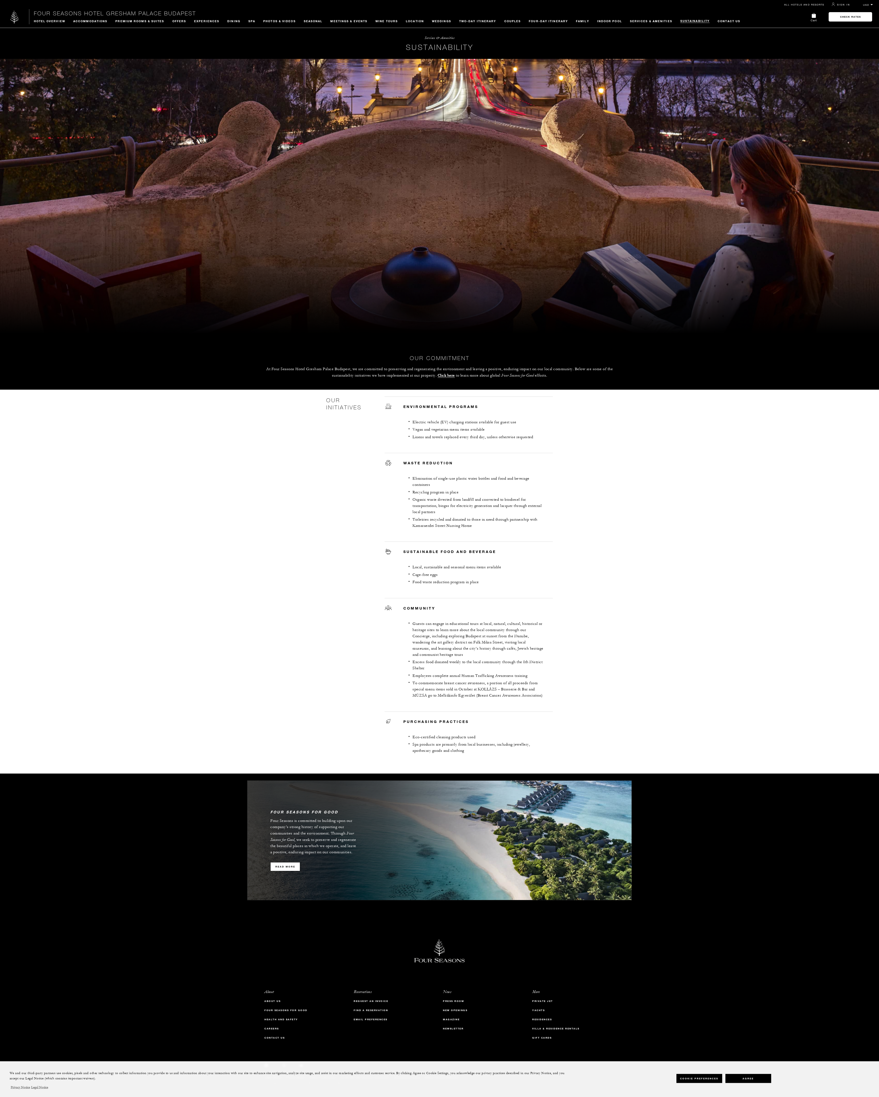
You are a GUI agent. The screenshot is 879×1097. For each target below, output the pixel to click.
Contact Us (729, 21)
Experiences (206, 21)
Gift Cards (542, 1037)
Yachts (538, 1010)
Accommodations (90, 21)
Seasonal (313, 21)
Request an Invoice (371, 1001)
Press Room (453, 1001)
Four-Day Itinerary (548, 21)
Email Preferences (371, 1019)
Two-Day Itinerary (477, 21)
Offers (179, 21)
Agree (748, 1078)
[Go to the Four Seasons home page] (14, 17)
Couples (512, 21)
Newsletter (453, 1028)
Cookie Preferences (699, 1078)
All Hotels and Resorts (804, 4)
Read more (285, 866)
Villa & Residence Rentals (556, 1028)
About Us (272, 1001)
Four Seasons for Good (285, 1010)
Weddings (441, 21)
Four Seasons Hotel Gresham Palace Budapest (115, 13)
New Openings (455, 1010)
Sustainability (695, 21)
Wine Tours (386, 21)
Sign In (843, 4)
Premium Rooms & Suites (139, 21)
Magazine (451, 1019)
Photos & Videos (279, 21)
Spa (251, 21)
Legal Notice (39, 1087)
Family (582, 21)
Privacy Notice (20, 1087)
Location (415, 21)
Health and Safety (281, 1019)
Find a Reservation (371, 1010)
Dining (233, 21)
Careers (271, 1028)
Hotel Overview (49, 21)
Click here (446, 375)
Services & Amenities (651, 21)
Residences (542, 1019)
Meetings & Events (348, 21)
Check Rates (850, 16)
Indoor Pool (609, 21)
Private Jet (542, 1001)
